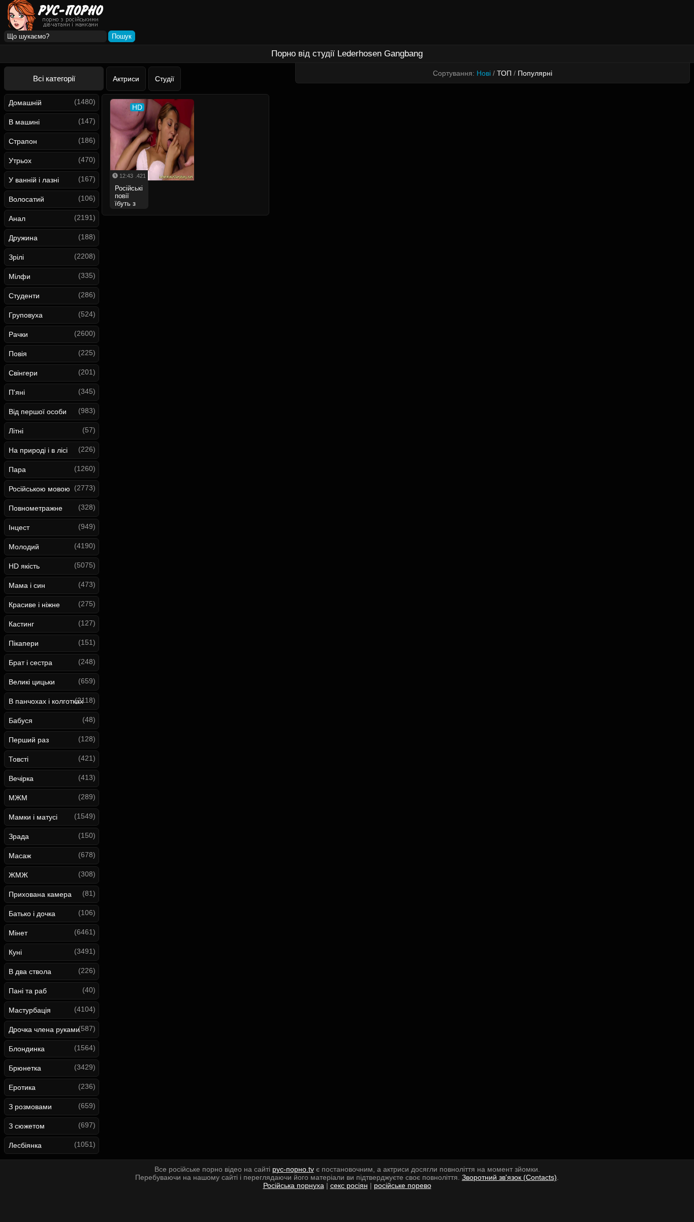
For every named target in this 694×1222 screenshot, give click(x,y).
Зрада (19, 836)
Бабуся (21, 720)
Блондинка (27, 1049)
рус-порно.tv (293, 1169)
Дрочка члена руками (44, 1029)
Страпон (23, 141)
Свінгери (23, 373)
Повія (18, 354)
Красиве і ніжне (34, 605)
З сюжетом (27, 1126)
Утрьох (20, 160)
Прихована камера (40, 894)
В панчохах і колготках (46, 701)
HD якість (24, 566)
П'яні (17, 392)
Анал (17, 218)
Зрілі (16, 257)
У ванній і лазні (34, 180)
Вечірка (21, 778)
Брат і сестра (30, 663)
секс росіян (349, 1185)
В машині (24, 122)
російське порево (402, 1185)
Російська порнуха (293, 1185)
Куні (15, 952)
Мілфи (19, 276)
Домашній (25, 103)
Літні (16, 431)
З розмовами (30, 1107)
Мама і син (27, 585)
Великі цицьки (32, 682)
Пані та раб (28, 991)
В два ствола (30, 971)
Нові (484, 73)
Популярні (535, 73)
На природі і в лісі (38, 450)
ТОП (504, 73)
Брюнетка (25, 1068)
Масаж (20, 856)
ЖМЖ (18, 875)
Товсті (18, 759)
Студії (164, 79)
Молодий (24, 547)
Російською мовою (39, 489)
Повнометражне (35, 508)
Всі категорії (54, 78)
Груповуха (26, 315)
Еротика (22, 1087)
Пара (17, 469)
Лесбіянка (25, 1145)
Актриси (126, 79)
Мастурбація (30, 1010)
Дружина (23, 238)
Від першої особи (38, 412)
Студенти (24, 296)
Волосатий (26, 199)
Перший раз (29, 740)
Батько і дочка (32, 914)
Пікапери (24, 643)
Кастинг (21, 624)
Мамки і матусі (33, 817)
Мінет (18, 933)
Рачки (18, 334)
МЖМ (18, 798)
